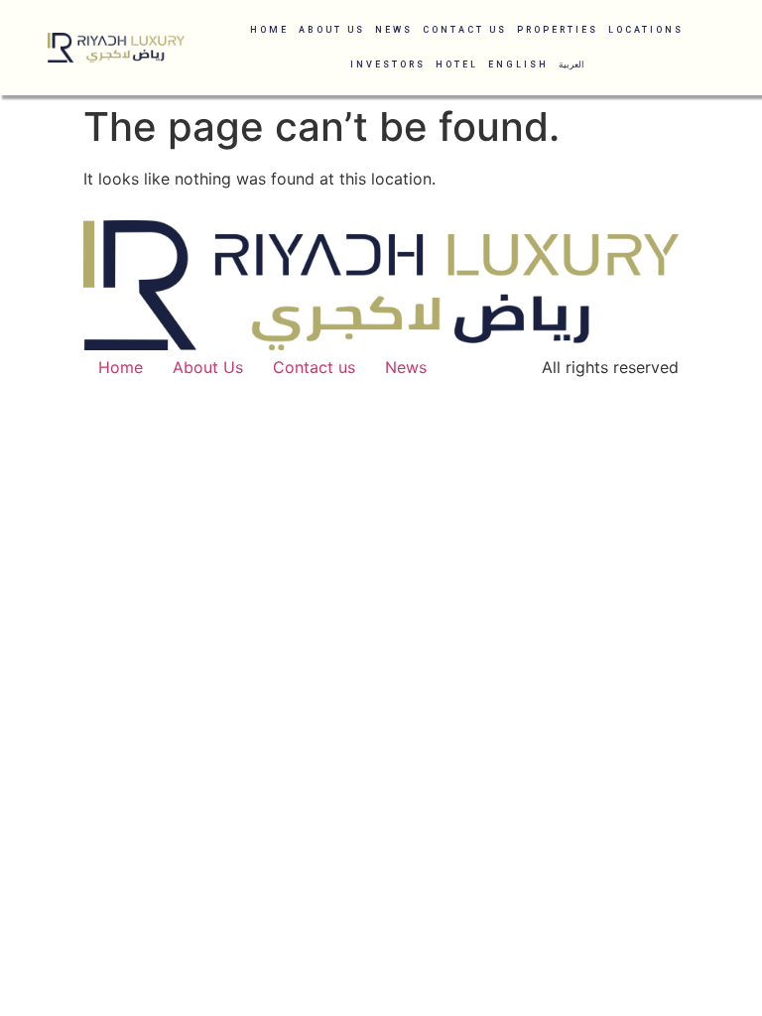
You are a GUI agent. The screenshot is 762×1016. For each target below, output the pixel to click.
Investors (388, 64)
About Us (332, 30)
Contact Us (465, 30)
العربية (571, 64)
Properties (557, 30)
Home (269, 30)
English (518, 64)
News (394, 30)
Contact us (314, 367)
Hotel (457, 64)
